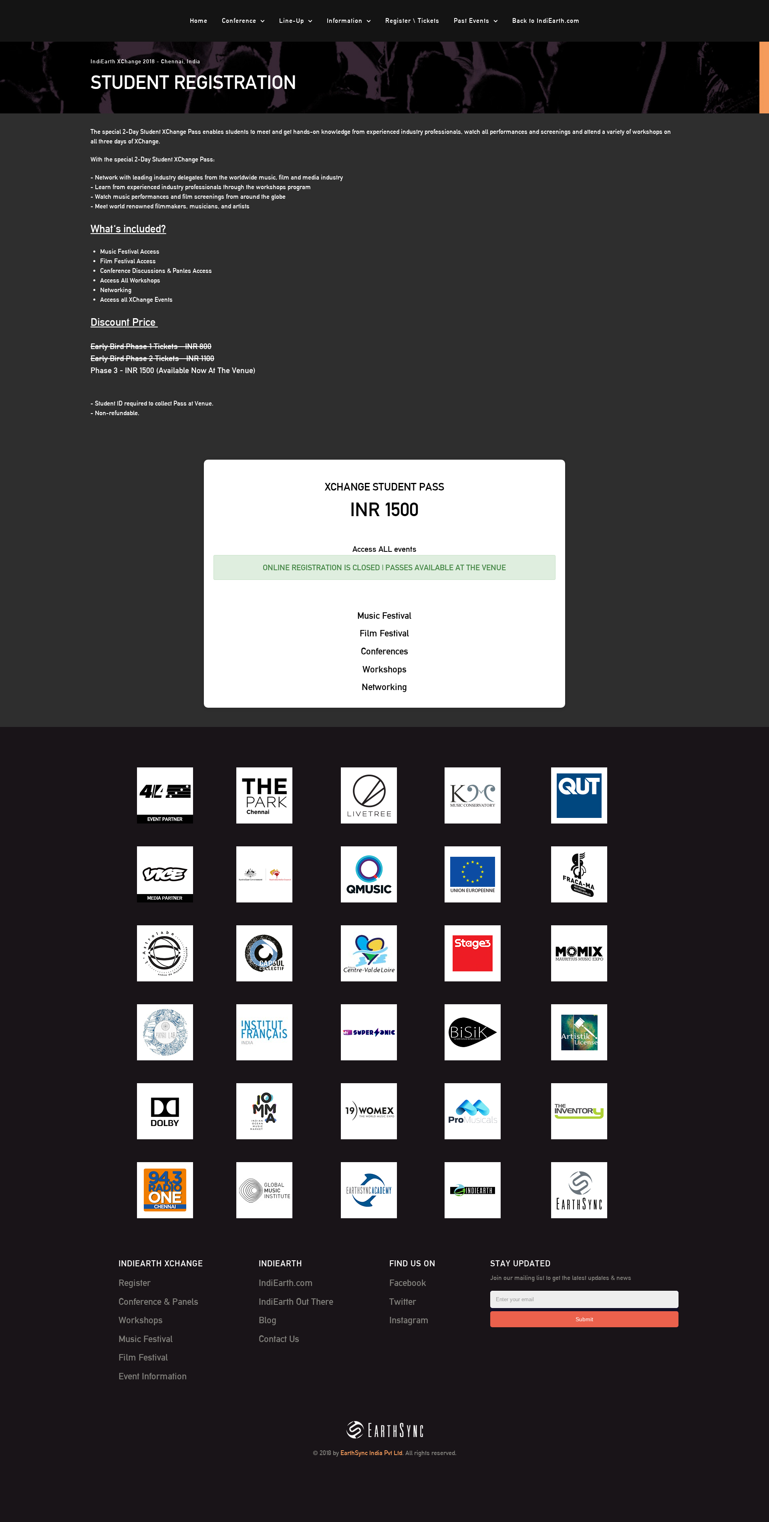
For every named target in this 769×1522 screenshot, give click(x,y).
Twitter (402, 1301)
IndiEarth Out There (296, 1301)
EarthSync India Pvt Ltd (371, 1453)
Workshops (141, 1319)
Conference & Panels (158, 1301)
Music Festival (146, 1338)
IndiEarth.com (286, 1282)
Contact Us (279, 1338)
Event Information (153, 1376)
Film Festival (143, 1357)
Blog (267, 1319)
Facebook (407, 1282)
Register (135, 1282)
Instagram (409, 1319)
